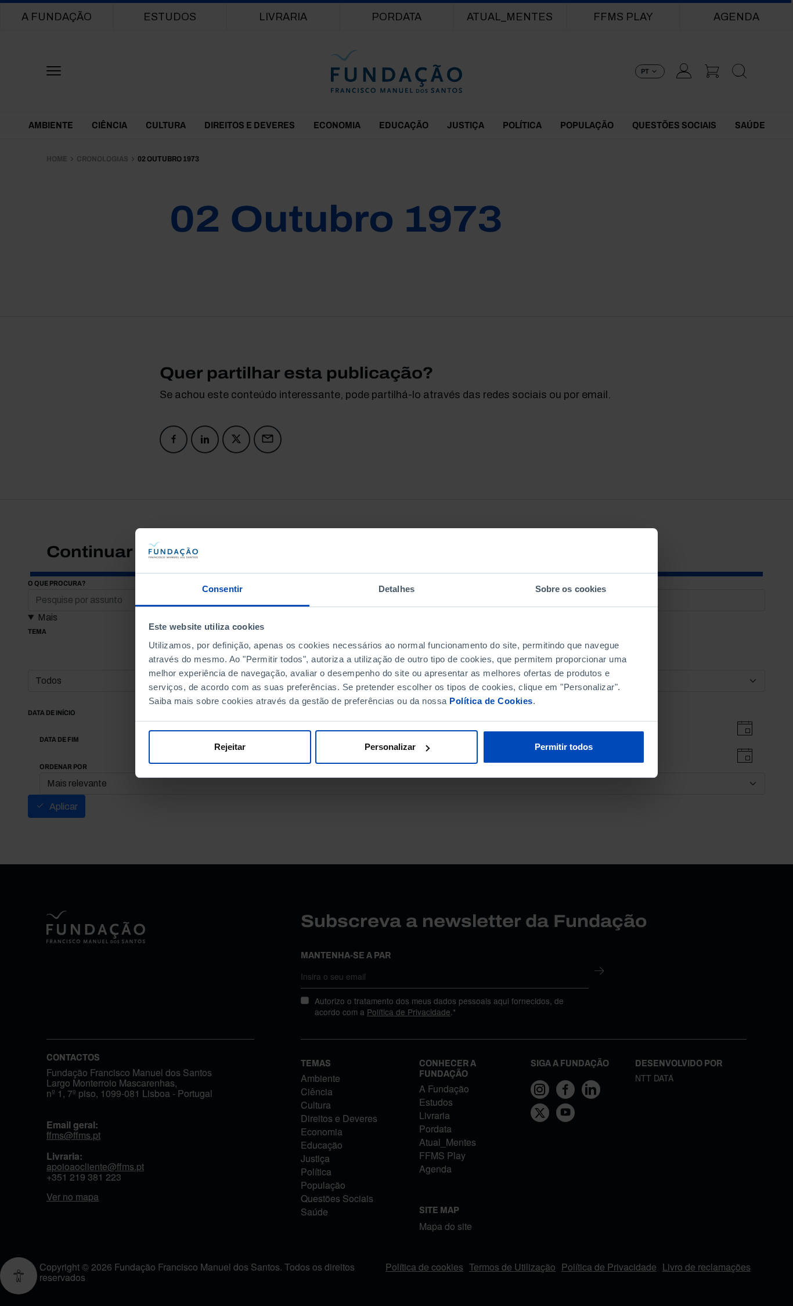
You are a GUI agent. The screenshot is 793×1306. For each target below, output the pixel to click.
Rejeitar (230, 747)
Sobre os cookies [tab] (571, 589)
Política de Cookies (491, 701)
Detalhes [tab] (396, 589)
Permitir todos (564, 747)
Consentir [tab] (222, 589)
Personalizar (390, 747)
